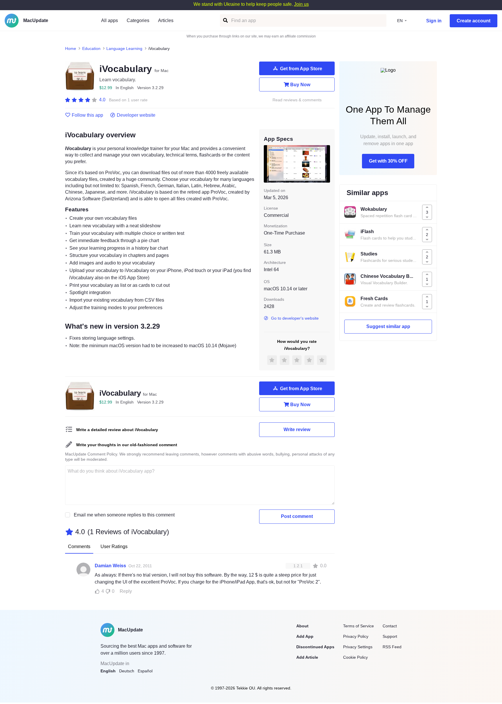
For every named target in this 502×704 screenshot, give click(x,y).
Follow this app (87, 115)
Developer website (136, 115)
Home (70, 48)
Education (91, 48)
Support (390, 636)
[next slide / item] (326, 163)
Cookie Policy (355, 657)
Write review (297, 429)
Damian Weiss (110, 566)
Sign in (434, 21)
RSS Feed (392, 646)
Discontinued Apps (315, 646)
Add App (304, 636)
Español (145, 671)
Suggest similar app (388, 326)
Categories (138, 20)
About (302, 626)
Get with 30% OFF (388, 161)
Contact (390, 626)
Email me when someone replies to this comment (124, 514)
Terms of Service (358, 626)
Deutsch (126, 671)
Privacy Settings (357, 646)
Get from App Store (301, 69)
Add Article (307, 657)
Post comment (297, 516)
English (108, 671)
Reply (126, 591)
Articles (165, 20)
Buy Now (300, 85)
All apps (109, 20)
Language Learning (124, 48)
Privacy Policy (355, 636)
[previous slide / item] (268, 163)
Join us (301, 4)
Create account (473, 21)
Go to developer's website (295, 318)
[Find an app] (225, 20)
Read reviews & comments (297, 100)
